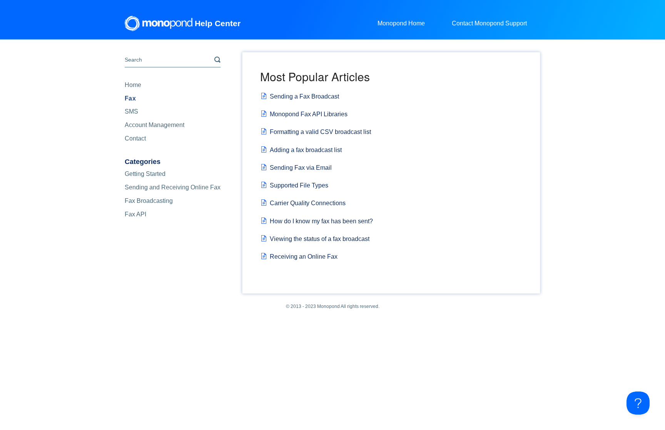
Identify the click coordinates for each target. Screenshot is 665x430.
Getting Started (145, 174)
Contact (135, 138)
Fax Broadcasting (149, 200)
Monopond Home (401, 23)
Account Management (154, 125)
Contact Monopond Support (489, 23)
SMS (131, 111)
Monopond (328, 306)
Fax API (135, 214)
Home (133, 85)
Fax (130, 98)
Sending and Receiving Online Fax (173, 187)
